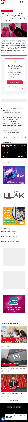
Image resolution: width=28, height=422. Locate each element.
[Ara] (22, 2)
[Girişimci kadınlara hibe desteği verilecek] (14, 334)
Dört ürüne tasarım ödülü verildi (9, 231)
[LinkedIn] (17, 407)
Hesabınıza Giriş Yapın (15, 87)
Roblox (20, 125)
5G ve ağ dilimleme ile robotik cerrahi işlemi (11, 233)
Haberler (4, 11)
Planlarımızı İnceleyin (14, 82)
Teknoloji (12, 339)
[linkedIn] (25, 137)
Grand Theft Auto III (9, 115)
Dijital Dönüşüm (7, 338)
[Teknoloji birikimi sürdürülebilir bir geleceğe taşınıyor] (14, 358)
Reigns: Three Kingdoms (9, 125)
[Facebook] (14, 137)
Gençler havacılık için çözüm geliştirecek (10, 241)
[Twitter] (18, 137)
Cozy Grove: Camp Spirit (16, 108)
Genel (15, 338)
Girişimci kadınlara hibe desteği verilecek (12, 345)
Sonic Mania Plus (7, 127)
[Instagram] (14, 407)
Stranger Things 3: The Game (11, 129)
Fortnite (5, 114)
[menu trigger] (25, 2)
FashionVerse (6, 110)
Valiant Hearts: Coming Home (11, 132)
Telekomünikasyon (8, 341)
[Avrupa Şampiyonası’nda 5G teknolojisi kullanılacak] (14, 383)
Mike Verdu (6, 123)
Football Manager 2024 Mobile (11, 112)
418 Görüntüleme (6, 20)
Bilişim (4, 363)
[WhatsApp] (21, 137)
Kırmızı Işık (15, 121)
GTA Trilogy (6, 121)
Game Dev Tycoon (15, 114)
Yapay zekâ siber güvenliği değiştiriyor (10, 244)
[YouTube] (19, 407)
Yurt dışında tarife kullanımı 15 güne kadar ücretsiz (13, 239)
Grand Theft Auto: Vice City (10, 119)
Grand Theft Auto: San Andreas (12, 117)
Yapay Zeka (18, 341)
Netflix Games (16, 123)
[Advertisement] (14, 100)
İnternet (5, 339)
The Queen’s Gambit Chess (10, 130)
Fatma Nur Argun (21, 18)
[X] (11, 407)
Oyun (10, 11)
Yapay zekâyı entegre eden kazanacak (10, 236)
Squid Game (18, 127)
